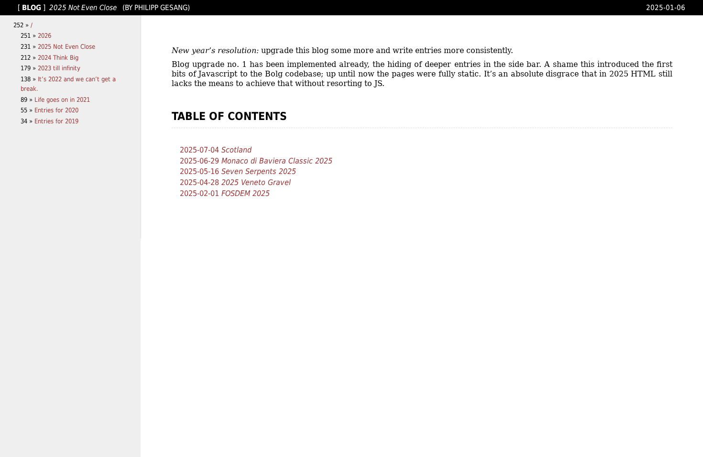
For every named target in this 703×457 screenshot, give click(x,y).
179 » (29, 68)
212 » (29, 57)
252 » (22, 25)
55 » (27, 110)
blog (31, 7)
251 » (29, 35)
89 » (27, 99)
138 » (29, 79)
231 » (29, 46)
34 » (27, 121)
